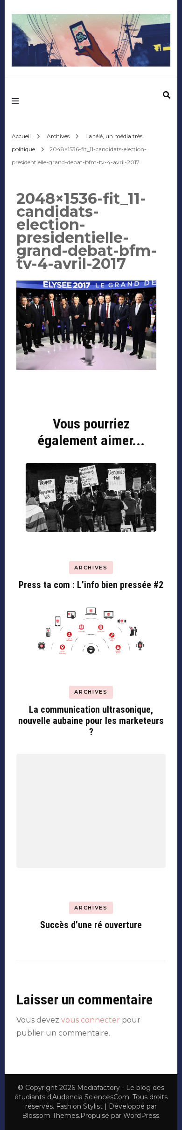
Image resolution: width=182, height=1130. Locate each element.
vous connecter (90, 1020)
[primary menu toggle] (17, 100)
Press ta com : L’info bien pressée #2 (91, 584)
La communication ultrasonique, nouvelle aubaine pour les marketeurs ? (91, 720)
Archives (58, 136)
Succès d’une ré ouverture (91, 924)
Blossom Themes (50, 1115)
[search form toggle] (166, 95)
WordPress (141, 1115)
